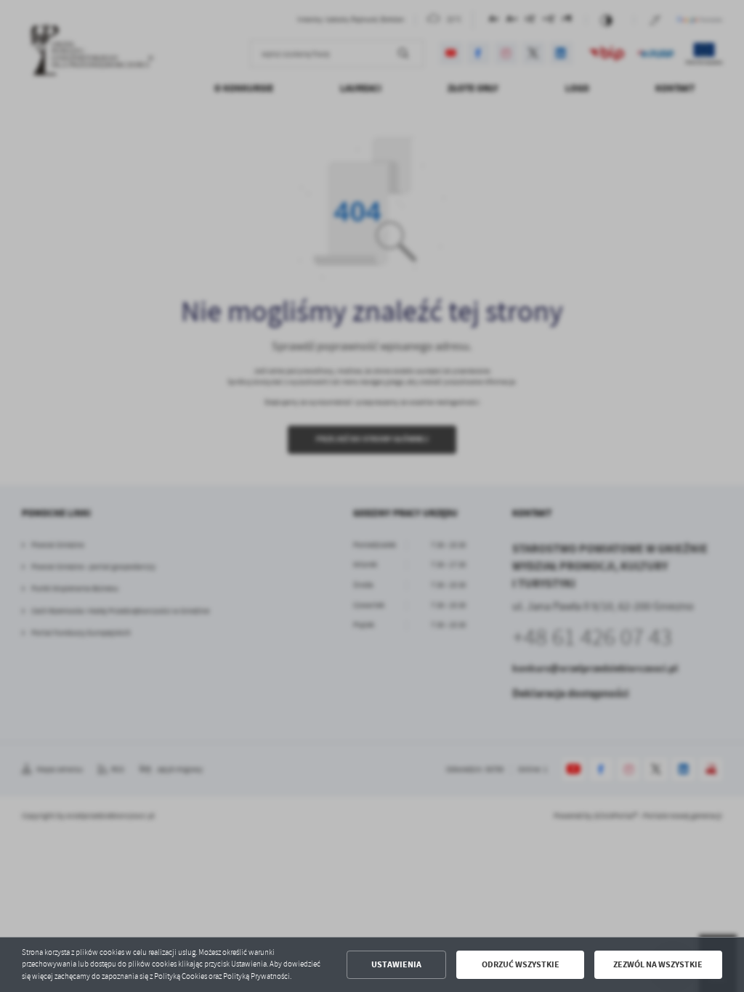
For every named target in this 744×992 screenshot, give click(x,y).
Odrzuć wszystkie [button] (520, 964)
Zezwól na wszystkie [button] (658, 964)
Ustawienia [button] (396, 964)
